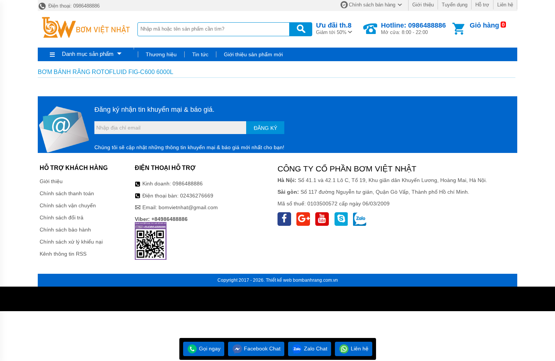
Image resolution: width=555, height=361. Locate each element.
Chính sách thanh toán (67, 193)
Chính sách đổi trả (61, 217)
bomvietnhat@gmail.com (188, 207)
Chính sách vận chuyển (68, 205)
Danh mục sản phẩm (88, 54)
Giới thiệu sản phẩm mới (253, 54)
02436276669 (196, 196)
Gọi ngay (208, 349)
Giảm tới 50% (334, 28)
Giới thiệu (423, 5)
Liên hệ (505, 5)
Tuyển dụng (454, 5)
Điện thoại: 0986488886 (73, 6)
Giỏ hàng (484, 25)
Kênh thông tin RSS (63, 254)
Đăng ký (265, 128)
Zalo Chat (314, 349)
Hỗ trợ (482, 5)
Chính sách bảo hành (65, 230)
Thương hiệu (161, 54)
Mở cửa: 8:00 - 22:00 (413, 28)
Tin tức (200, 54)
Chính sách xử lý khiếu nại (71, 242)
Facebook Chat (261, 349)
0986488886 (188, 183)
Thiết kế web (279, 280)
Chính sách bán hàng (372, 5)
